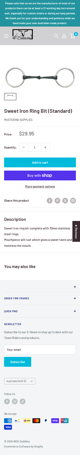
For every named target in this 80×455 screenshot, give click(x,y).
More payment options (40, 186)
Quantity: (10, 147)
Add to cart (40, 162)
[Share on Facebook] (50, 200)
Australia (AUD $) (16, 381)
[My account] (64, 36)
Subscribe (17, 362)
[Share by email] (73, 200)
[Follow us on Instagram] (15, 401)
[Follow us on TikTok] (22, 401)
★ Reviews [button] (76, 231)
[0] (72, 36)
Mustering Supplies (18, 120)
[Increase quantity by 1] (45, 147)
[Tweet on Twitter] (65, 200)
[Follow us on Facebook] (7, 401)
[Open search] (56, 36)
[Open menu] (6, 36)
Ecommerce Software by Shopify (23, 446)
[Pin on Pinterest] (57, 200)
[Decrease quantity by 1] (23, 147)
